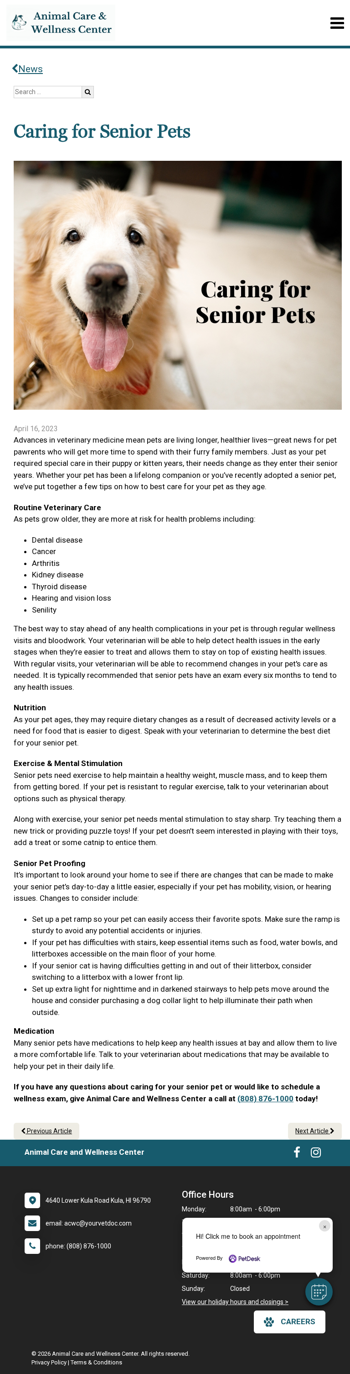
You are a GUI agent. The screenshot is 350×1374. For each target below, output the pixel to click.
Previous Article (49, 1131)
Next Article (312, 1131)
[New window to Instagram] (315, 1154)
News (30, 68)
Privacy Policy (49, 1362)
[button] (319, 1291)
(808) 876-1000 (265, 1098)
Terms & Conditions (96, 1362)
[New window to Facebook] (297, 1154)
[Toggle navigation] (337, 23)
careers (298, 1321)
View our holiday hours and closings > (235, 1301)
